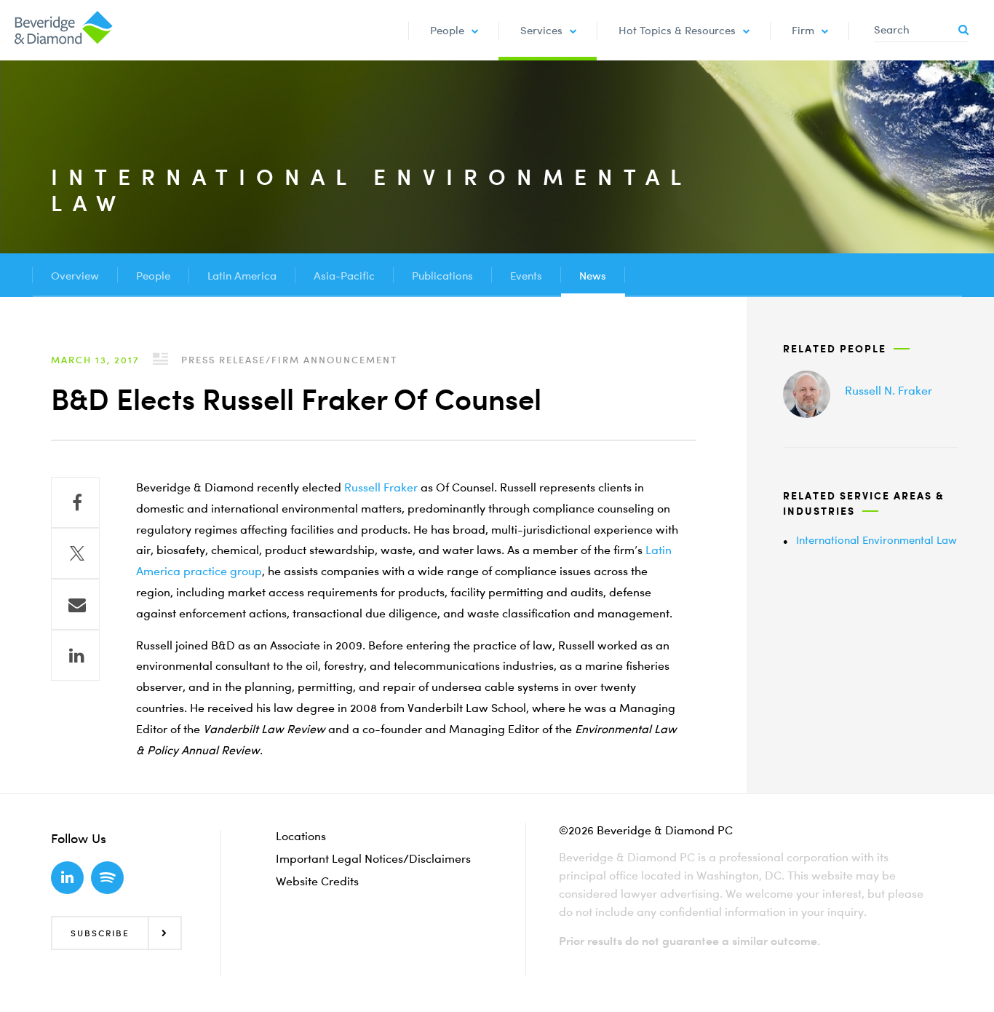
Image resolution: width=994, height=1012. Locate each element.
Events (526, 275)
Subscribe (100, 933)
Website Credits (317, 881)
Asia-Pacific (344, 275)
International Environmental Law (876, 539)
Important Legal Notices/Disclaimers (373, 858)
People (447, 29)
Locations (301, 836)
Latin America (242, 275)
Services (541, 29)
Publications (442, 275)
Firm (803, 29)
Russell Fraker (381, 487)
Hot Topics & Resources (677, 29)
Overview (75, 275)
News (592, 275)
